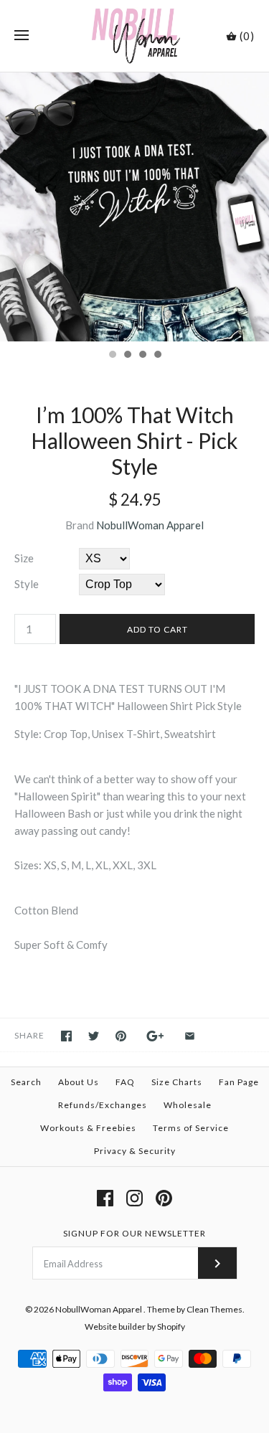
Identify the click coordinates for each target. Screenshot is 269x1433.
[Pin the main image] (120, 1036)
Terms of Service (191, 1127)
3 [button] (142, 356)
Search (26, 1082)
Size (24, 558)
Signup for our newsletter (134, 1233)
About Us (78, 1082)
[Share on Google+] (155, 1036)
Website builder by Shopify (135, 1326)
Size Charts (176, 1082)
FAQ (125, 1082)
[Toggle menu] (21, 35)
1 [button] (112, 356)
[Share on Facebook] (66, 1036)
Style (26, 583)
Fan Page (239, 1082)
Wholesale (188, 1104)
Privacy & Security (135, 1150)
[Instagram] (134, 1198)
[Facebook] (105, 1198)
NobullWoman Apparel (150, 525)
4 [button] (157, 356)
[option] (134, 206)
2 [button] (127, 356)
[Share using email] (189, 1036)
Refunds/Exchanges (102, 1104)
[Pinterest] (164, 1198)
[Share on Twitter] (93, 1036)
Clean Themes (214, 1309)
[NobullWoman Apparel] (134, 36)
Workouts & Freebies (88, 1127)
